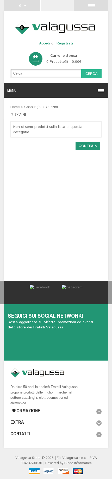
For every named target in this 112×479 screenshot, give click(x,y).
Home (15, 107)
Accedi (44, 43)
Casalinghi (32, 107)
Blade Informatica (78, 463)
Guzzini (52, 107)
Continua (88, 146)
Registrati (65, 43)
